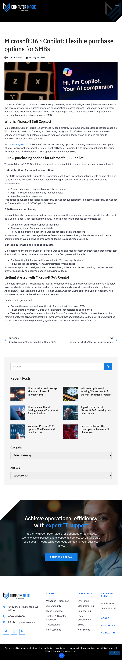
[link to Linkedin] (22, 632)
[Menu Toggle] (117, 7)
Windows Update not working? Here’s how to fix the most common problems (96, 391)
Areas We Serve (107, 594)
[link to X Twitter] (14, 632)
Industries (85, 593)
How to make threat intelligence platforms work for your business (43, 410)
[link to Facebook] (6, 632)
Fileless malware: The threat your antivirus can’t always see (95, 429)
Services (52, 593)
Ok (61, 655)
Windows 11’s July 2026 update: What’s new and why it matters (41, 429)
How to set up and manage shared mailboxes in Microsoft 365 (42, 391)
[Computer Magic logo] (16, 596)
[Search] (108, 366)
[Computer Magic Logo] (19, 7)
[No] (114, 653)
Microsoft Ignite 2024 (19, 144)
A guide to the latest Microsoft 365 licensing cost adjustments (96, 410)
